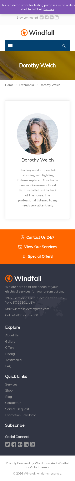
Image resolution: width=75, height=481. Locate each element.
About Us (12, 335)
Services (11, 384)
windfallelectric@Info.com (30, 309)
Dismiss (49, 9)
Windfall (63, 463)
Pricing (10, 354)
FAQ (8, 366)
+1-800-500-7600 (25, 315)
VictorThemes (39, 467)
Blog (8, 397)
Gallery (10, 342)
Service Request (17, 409)
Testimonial (13, 360)
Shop (9, 390)
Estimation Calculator (20, 415)
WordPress (42, 463)
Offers (10, 348)
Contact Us (13, 403)
